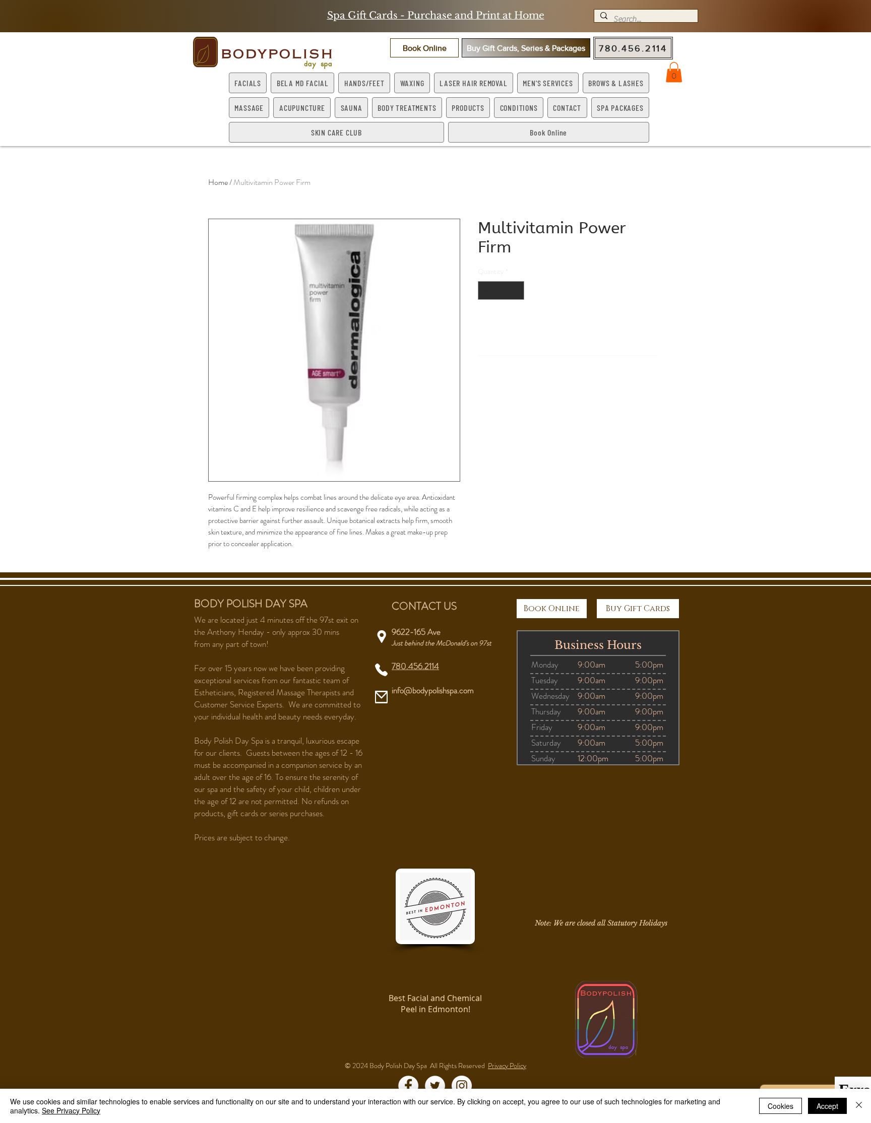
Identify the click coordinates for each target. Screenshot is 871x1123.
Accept (827, 1106)
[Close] (859, 1106)
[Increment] (516, 290)
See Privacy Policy (71, 1110)
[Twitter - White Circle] (435, 1086)
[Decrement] (485, 290)
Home (218, 182)
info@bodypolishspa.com (433, 690)
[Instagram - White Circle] (462, 1086)
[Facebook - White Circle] (408, 1086)
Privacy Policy (507, 1066)
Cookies (780, 1106)
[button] (424, 47)
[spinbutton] (501, 290)
